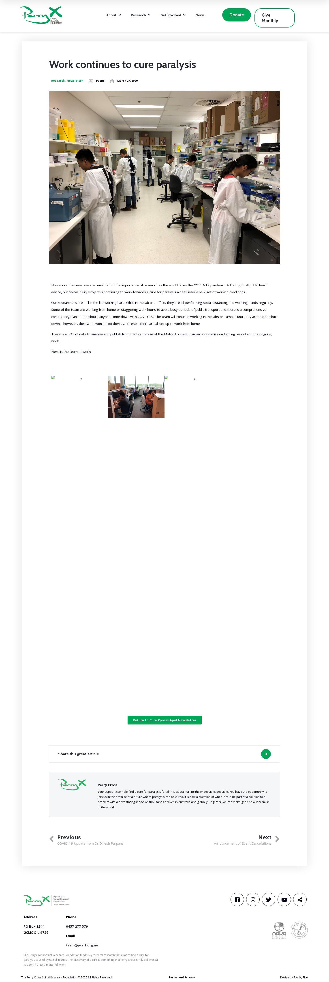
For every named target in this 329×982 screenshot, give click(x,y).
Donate (236, 14)
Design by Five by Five (294, 977)
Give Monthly (270, 17)
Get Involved (170, 15)
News (200, 15)
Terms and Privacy (182, 977)
